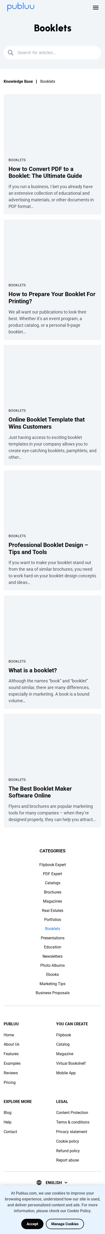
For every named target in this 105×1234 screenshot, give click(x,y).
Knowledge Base (18, 81)
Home (9, 1035)
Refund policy (68, 1151)
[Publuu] (20, 7)
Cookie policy (67, 1141)
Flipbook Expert (52, 864)
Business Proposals (53, 993)
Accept (32, 1224)
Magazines (52, 901)
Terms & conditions (72, 1122)
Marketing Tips (52, 983)
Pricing (10, 1082)
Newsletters (52, 956)
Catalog (63, 1044)
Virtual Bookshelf (71, 1063)
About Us (11, 1044)
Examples (12, 1063)
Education (52, 947)
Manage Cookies (65, 1224)
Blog (7, 1112)
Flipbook (63, 1035)
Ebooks (52, 974)
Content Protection (72, 1112)
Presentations (52, 938)
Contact (10, 1131)
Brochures (52, 892)
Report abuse (67, 1160)
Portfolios (52, 919)
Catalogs (52, 883)
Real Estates (52, 910)
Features (11, 1054)
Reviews (11, 1073)
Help (7, 1122)
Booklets (17, 160)
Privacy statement (71, 1131)
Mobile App (66, 1073)
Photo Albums (52, 965)
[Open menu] (95, 7)
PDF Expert (52, 873)
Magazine (64, 1054)
